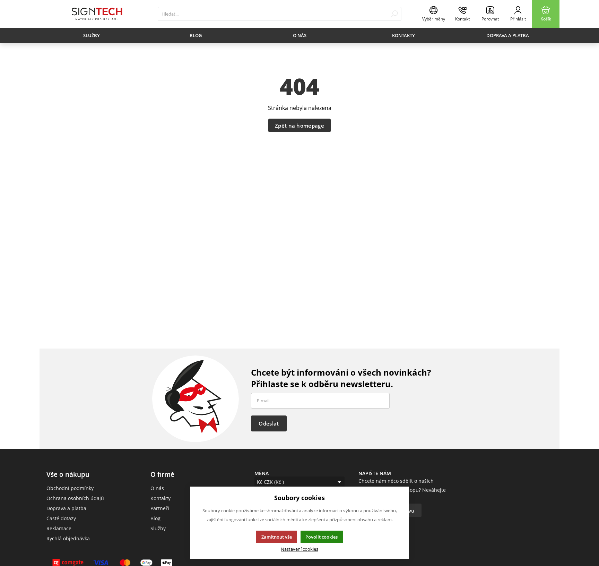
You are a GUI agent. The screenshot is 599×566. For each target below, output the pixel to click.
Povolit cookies (321, 537)
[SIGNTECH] (97, 14)
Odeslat (269, 423)
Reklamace (58, 528)
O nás (299, 35)
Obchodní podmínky (70, 488)
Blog (196, 35)
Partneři (159, 508)
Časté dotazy (61, 518)
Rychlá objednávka (68, 538)
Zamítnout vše (276, 537)
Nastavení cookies (299, 549)
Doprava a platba (507, 35)
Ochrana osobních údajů (75, 498)
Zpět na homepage (299, 125)
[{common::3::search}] (394, 14)
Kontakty (403, 35)
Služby (91, 35)
